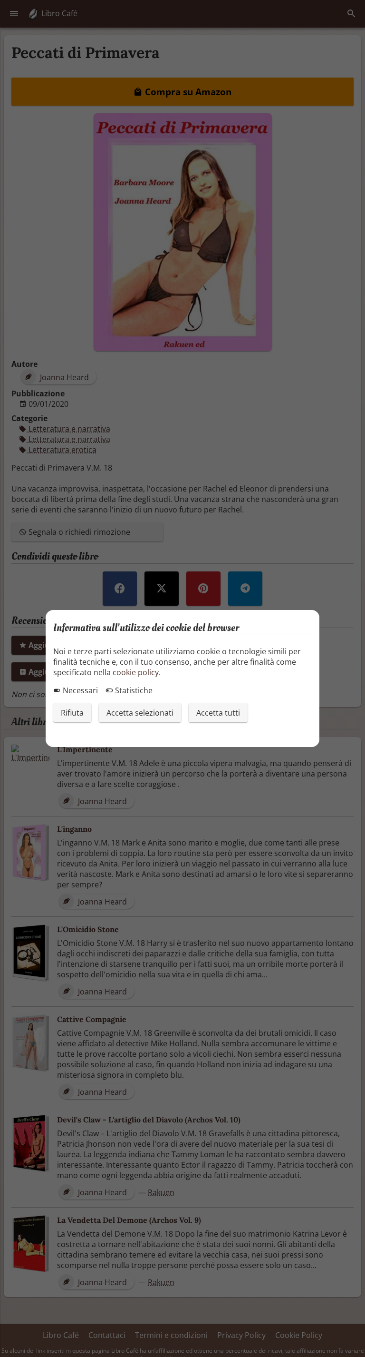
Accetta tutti (218, 713)
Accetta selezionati (139, 713)
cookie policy (136, 672)
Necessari (79, 690)
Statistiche (133, 690)
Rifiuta (72, 713)
